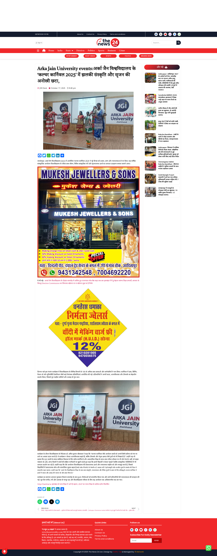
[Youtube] (165, 34)
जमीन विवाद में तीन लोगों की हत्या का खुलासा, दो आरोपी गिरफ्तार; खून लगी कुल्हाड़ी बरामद (167, 111)
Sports (101, 51)
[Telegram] (57, 501)
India (60, 51)
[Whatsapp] (179, 34)
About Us (80, 34)
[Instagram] (170, 34)
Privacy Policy (102, 34)
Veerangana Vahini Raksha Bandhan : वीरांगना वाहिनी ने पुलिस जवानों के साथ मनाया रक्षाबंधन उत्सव (168, 165)
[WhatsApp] (39, 501)
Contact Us (90, 34)
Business (112, 51)
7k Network (139, 552)
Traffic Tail (117, 552)
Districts (80, 51)
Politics (91, 51)
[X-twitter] (160, 34)
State (68, 51)
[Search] (178, 43)
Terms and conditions (117, 34)
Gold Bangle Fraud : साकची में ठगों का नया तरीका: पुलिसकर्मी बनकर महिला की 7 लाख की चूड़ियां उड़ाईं (168, 178)
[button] (38, 51)
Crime (122, 51)
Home (51, 51)
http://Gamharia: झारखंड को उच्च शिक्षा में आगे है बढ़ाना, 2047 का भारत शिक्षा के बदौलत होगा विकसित (73, 484)
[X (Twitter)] (51, 501)
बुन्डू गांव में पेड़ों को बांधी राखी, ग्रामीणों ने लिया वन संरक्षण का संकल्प (168, 123)
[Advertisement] (68, 16)
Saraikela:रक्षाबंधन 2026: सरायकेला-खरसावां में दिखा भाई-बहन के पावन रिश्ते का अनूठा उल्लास (167, 98)
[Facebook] (156, 34)
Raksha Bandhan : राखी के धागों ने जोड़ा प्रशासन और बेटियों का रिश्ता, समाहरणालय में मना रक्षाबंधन (168, 137)
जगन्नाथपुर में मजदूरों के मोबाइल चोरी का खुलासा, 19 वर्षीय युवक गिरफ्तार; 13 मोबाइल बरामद (167, 191)
